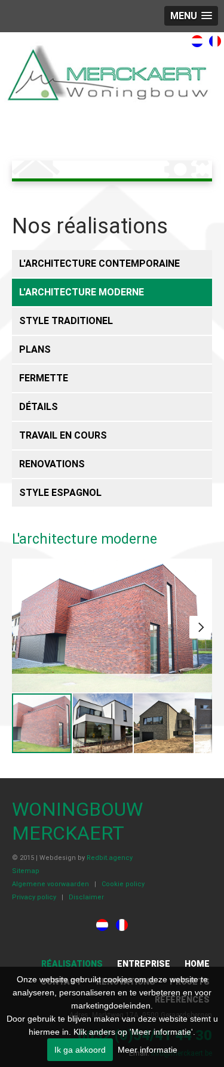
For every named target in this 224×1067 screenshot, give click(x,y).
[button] (200, 627)
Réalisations (72, 964)
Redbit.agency (110, 858)
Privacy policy (34, 897)
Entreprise (143, 964)
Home (197, 964)
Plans (35, 349)
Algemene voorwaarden (50, 884)
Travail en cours (63, 435)
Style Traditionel (66, 320)
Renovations (52, 464)
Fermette (43, 378)
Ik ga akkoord (80, 1049)
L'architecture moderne (81, 292)
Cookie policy (123, 884)
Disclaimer (86, 897)
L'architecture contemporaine (99, 263)
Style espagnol (60, 492)
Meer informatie (147, 1049)
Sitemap (25, 871)
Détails (38, 406)
